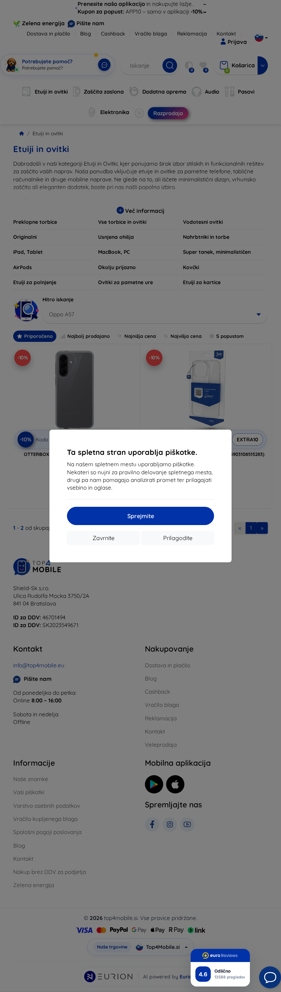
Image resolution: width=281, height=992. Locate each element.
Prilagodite (177, 538)
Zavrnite (104, 538)
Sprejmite (140, 516)
